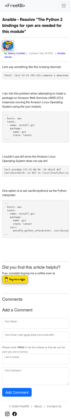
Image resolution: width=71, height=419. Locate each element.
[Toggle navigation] (64, 5)
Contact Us (54, 406)
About (38, 406)
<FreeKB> (13, 5)
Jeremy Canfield (16, 53)
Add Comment (17, 392)
